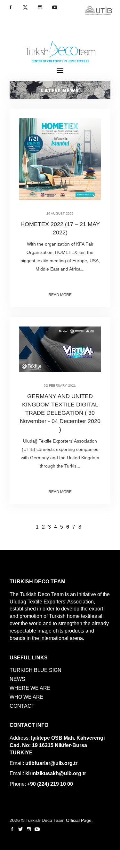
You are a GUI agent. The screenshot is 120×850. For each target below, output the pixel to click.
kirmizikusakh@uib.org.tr (55, 773)
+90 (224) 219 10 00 (50, 784)
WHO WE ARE (27, 697)
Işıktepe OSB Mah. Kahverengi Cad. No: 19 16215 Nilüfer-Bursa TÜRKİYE (57, 745)
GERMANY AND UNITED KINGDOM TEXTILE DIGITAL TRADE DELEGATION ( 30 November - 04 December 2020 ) (60, 413)
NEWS (17, 679)
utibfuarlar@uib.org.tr (51, 763)
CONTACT (22, 706)
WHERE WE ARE (30, 688)
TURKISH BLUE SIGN (35, 670)
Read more (60, 295)
